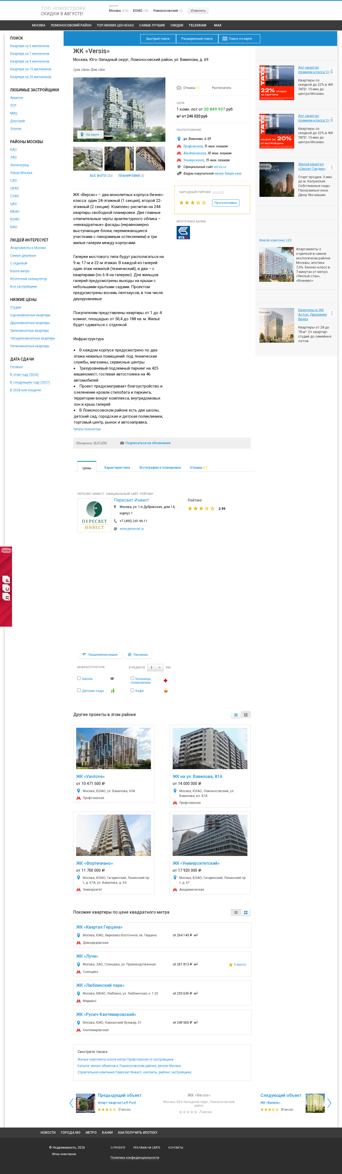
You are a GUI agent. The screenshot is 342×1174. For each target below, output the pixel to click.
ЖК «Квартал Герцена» (99, 927)
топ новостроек (63, 8)
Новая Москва (21, 173)
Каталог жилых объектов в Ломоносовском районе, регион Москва (129, 1066)
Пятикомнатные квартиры (29, 346)
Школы (87, 679)
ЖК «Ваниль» (271, 1103)
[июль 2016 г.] (119, 159)
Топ (115, 25)
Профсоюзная (193, 146)
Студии (15, 307)
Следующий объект (281, 1095)
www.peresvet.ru (132, 529)
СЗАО (14, 196)
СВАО (14, 188)
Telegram (197, 25)
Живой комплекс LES (275, 240)
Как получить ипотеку (137, 1132)
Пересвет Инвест (131, 500)
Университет (193, 160)
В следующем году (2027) (30, 382)
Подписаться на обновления (148, 443)
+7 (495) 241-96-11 (133, 521)
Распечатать (221, 88)
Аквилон (16, 98)
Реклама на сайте (146, 1147)
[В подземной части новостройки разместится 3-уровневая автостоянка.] (88, 159)
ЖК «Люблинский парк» (100, 985)
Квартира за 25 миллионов (30, 77)
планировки (129, 176)
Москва (38, 25)
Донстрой (17, 121)
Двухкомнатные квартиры (30, 323)
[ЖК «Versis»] (119, 141)
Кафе (139, 691)
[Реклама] (6, 626)
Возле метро (19, 271)
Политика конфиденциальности (135, 1158)
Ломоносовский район (71, 25)
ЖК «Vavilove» (90, 776)
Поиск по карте (240, 39)
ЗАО (13, 157)
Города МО (70, 1132)
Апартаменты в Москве (28, 248)
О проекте (118, 1147)
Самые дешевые (23, 255)
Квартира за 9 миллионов (29, 61)
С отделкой (18, 263)
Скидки (176, 25)
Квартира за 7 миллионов (29, 54)
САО (13, 180)
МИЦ (13, 113)
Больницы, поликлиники (141, 680)
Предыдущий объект (120, 1095)
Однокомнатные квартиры (30, 315)
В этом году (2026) (24, 375)
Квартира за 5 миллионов (29, 46)
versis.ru (220, 167)
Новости (48, 1132)
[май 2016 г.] (150, 159)
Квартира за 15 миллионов (30, 69)
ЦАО (13, 204)
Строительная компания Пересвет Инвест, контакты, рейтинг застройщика (134, 1072)
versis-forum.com (228, 173)
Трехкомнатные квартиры (29, 330)
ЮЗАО (15, 219)
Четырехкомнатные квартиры (32, 338)
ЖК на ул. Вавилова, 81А (197, 776)
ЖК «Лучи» (87, 956)
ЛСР (13, 105)
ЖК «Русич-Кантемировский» (106, 1014)
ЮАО (13, 227)
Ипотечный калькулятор (28, 279)
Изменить (198, 11)
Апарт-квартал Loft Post (117, 1103)
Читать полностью (87, 429)
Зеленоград (19, 165)
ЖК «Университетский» (196, 863)
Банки (107, 1132)
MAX (217, 25)
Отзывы (191, 88)
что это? (218, 192)
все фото (98, 176)
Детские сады (93, 691)
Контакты (175, 1147)
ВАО (13, 149)
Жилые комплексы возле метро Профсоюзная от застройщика (125, 1059)
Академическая (194, 153)
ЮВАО (15, 211)
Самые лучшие (152, 25)
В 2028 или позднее (25, 390)
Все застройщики (23, 286)
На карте (92, 134)
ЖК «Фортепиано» (94, 863)
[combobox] (155, 668)
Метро (91, 1132)
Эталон (15, 129)
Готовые (16, 367)
